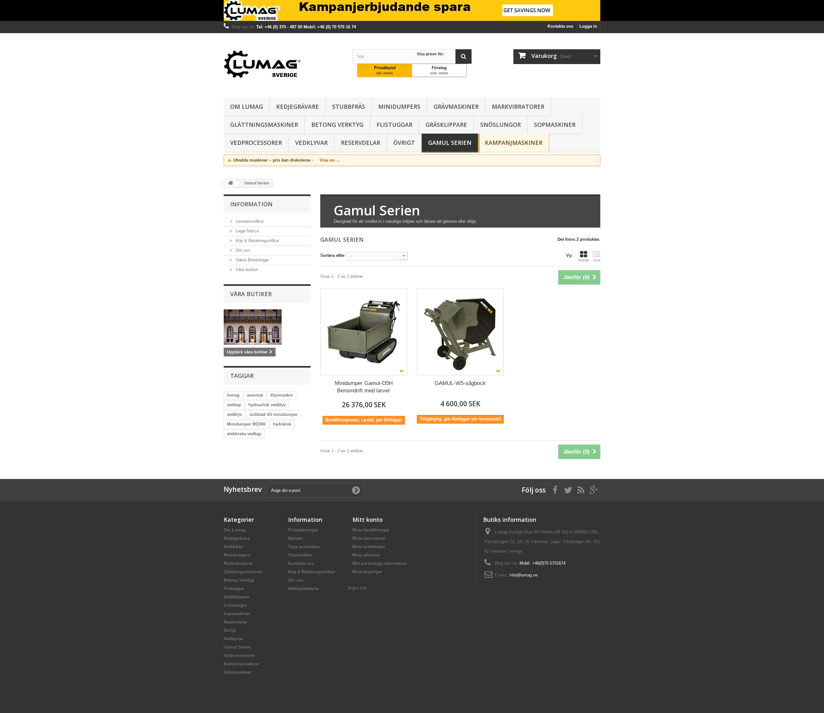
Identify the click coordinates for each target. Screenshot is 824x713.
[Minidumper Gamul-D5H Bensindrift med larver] (363, 332)
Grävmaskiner (456, 106)
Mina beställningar (370, 530)
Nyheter (295, 538)
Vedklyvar (311, 142)
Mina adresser (366, 555)
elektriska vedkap (244, 433)
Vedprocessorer (256, 142)
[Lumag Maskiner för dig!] (283, 63)
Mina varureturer (368, 538)
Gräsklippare (446, 124)
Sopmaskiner (555, 124)
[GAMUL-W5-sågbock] (460, 332)
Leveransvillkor (249, 221)
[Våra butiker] (267, 327)
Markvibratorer (518, 106)
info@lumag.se (524, 575)
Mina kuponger (367, 571)
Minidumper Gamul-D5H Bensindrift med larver (364, 387)
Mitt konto (367, 519)
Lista (596, 260)
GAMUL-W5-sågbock (460, 383)
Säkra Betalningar (251, 260)
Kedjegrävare (297, 106)
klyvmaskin (281, 395)
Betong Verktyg (337, 124)
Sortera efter (332, 255)
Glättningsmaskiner (264, 124)
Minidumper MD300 (246, 424)
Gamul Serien (450, 142)
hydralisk (282, 424)
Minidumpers (399, 106)
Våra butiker (246, 269)
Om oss (242, 250)
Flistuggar (394, 124)
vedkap (234, 404)
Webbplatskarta (303, 588)
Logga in (588, 26)
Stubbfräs (348, 106)
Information (251, 204)
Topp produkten (304, 546)
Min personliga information (379, 563)
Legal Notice (246, 231)
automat (255, 395)
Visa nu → (330, 160)
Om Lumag (246, 106)
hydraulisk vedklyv (267, 404)
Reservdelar (360, 142)
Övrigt (404, 142)
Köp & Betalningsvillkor (256, 240)
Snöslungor (500, 124)
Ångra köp (357, 588)
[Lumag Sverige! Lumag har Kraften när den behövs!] (412, 10)
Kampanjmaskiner (513, 142)
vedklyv (234, 414)
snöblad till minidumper (273, 414)
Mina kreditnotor (368, 546)
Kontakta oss (560, 26)
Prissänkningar (303, 530)
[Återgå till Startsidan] (230, 183)
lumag (233, 395)
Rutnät (583, 260)
